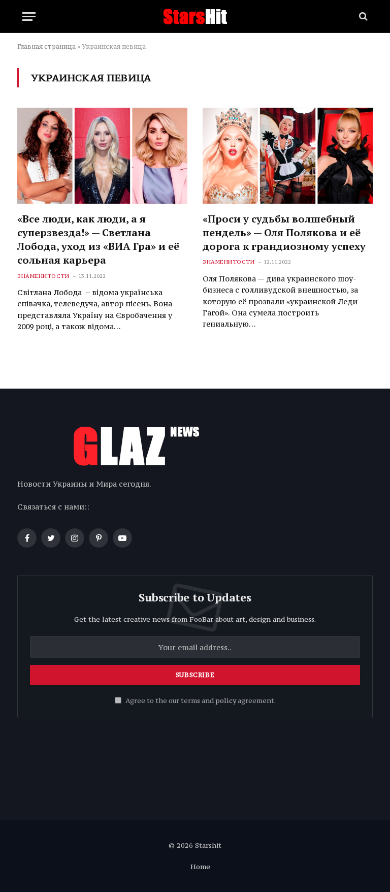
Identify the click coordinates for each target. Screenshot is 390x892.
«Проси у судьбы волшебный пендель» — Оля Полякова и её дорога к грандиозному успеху (284, 232)
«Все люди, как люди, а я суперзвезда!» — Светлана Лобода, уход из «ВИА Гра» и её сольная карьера (98, 239)
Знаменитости (43, 276)
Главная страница (46, 46)
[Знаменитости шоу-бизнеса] (195, 17)
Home (200, 866)
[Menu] (29, 16)
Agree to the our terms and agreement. (200, 700)
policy (225, 700)
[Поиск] (362, 16)
